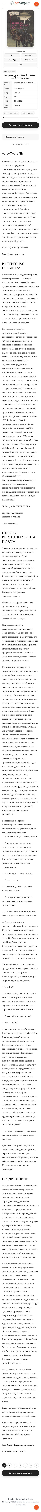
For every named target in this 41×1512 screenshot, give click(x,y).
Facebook (29, 60)
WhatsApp (12, 60)
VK (12, 55)
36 (36, 1465)
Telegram (29, 55)
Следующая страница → (20, 125)
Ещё (20, 65)
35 (31, 1465)
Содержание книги (15, 137)
